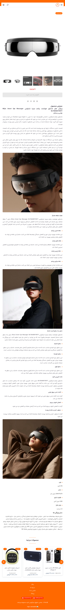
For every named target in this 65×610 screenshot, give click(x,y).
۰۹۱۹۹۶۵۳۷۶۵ (39, 598)
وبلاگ (32, 594)
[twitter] (34, 101)
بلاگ (32, 585)
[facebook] (37, 101)
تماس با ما (32, 591)
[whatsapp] (28, 101)
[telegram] (31, 101)
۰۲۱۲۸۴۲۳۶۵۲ (27, 598)
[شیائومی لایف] (57, 5)
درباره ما (32, 588)
